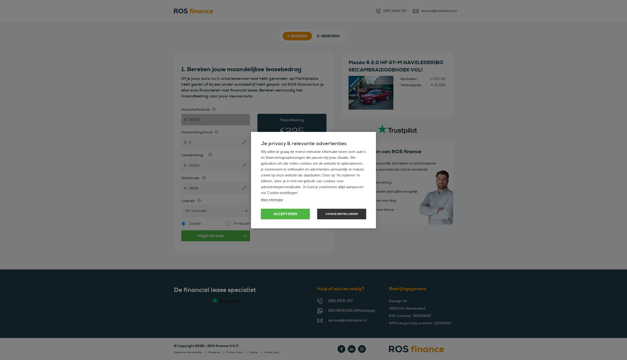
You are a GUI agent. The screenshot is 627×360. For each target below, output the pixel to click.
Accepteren (285, 214)
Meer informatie (272, 200)
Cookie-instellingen (342, 213)
